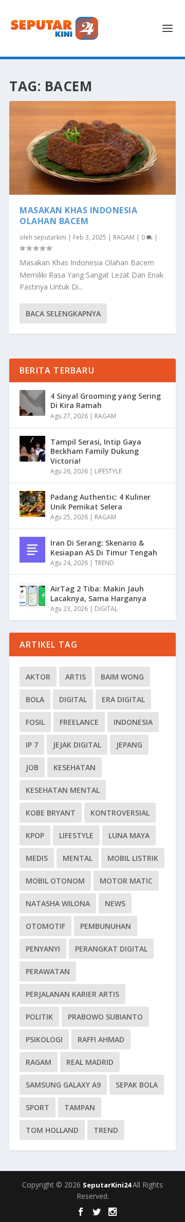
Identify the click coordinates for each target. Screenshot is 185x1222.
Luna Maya (129, 835)
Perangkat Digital (111, 949)
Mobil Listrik (132, 858)
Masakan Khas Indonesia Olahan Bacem (78, 216)
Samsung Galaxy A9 (63, 1085)
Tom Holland (52, 1130)
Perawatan (48, 971)
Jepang (129, 745)
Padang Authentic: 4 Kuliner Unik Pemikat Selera (100, 501)
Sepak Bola (137, 1085)
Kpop (35, 835)
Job (32, 767)
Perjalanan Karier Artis (72, 994)
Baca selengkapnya (63, 313)
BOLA (35, 699)
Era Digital (123, 699)
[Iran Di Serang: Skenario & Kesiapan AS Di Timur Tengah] (32, 550)
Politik (39, 1017)
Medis (37, 858)
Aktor (38, 677)
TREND (104, 562)
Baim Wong (122, 677)
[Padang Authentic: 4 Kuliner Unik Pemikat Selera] (32, 504)
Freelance (79, 722)
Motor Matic (126, 881)
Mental (77, 858)
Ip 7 (32, 745)
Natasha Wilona (58, 903)
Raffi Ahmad (101, 1039)
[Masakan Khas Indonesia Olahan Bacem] (92, 148)
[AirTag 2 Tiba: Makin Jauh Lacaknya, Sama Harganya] (32, 595)
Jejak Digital (77, 745)
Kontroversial (120, 813)
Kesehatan (74, 767)
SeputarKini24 (108, 1185)
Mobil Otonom (55, 881)
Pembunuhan (105, 926)
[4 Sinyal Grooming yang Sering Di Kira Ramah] (32, 403)
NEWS (115, 903)
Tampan (79, 1107)
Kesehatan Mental (63, 790)
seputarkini (50, 237)
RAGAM (124, 237)
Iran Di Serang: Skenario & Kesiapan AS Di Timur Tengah (103, 547)
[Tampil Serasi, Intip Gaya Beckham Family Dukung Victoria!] (32, 449)
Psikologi (44, 1039)
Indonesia (133, 722)
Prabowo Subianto (105, 1017)
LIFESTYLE (108, 471)
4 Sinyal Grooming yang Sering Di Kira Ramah (105, 400)
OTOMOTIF (45, 926)
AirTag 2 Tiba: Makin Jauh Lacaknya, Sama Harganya (98, 593)
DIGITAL (106, 608)
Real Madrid (90, 1062)
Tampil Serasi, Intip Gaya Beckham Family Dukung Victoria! (95, 451)
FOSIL (35, 722)
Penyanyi (43, 949)
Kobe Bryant (51, 813)
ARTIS (75, 677)
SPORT (37, 1107)
